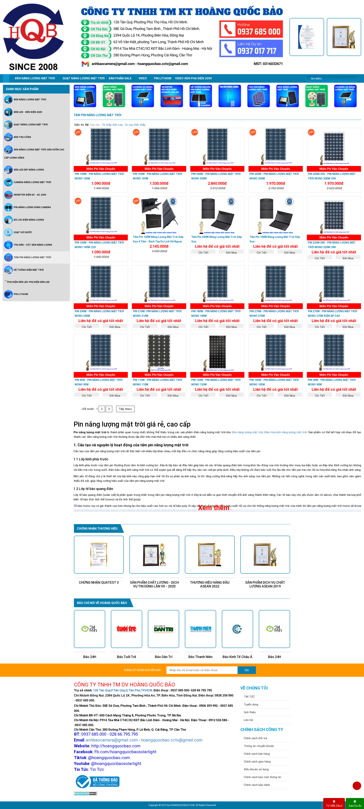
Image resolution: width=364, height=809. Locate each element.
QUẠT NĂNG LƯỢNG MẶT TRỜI (84, 78)
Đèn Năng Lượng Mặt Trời (30, 99)
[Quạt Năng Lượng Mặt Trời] (114, 96)
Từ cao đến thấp (134, 125)
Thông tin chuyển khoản (259, 746)
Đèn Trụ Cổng (22, 137)
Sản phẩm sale (120, 78)
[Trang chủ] (6, 78)
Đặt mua (231, 252)
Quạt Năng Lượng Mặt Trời (31, 124)
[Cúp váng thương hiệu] (344, 37)
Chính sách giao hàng (257, 761)
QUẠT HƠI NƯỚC (23, 232)
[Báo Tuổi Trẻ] (89, 628)
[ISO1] (306, 37)
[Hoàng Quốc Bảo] (39, 37)
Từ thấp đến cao (112, 125)
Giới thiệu (250, 712)
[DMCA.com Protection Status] (85, 793)
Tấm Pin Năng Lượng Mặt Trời (32, 257)
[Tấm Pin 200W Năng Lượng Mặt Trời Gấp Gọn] (217, 216)
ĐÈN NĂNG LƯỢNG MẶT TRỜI (35, 78)
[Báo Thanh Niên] (163, 628)
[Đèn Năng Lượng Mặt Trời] (85, 96)
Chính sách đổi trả (255, 738)
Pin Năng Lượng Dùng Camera (32, 207)
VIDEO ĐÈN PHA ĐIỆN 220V (193, 78)
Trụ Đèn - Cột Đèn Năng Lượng (33, 244)
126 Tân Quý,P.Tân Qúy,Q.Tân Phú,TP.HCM (122, 690)
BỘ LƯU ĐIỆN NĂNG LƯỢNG (29, 219)
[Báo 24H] (237, 628)
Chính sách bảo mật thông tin (262, 777)
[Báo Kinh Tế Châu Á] (200, 628)
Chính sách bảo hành (257, 785)
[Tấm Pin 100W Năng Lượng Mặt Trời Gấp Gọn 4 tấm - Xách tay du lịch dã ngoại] (159, 216)
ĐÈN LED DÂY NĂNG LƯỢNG (29, 169)
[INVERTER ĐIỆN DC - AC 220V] (171, 96)
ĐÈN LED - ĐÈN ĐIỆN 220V (28, 112)
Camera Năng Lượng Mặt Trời (32, 182)
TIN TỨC (249, 696)
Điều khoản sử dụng (256, 769)
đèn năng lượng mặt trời (247, 432)
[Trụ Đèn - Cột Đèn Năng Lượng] (229, 96)
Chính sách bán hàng (257, 754)
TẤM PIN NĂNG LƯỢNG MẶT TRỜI (97, 115)
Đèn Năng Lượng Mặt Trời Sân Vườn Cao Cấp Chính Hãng (34, 153)
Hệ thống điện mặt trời (29, 269)
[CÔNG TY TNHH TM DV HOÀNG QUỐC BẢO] (182, 37)
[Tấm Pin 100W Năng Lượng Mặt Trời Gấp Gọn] (276, 216)
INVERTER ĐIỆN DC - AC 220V (30, 194)
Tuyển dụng (251, 704)
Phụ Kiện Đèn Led (39, 282)
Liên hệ (248, 720)
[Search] (353, 78)
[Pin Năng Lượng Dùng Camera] (200, 96)
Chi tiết (203, 252)
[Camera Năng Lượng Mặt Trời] (142, 96)
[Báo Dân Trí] (126, 628)
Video (143, 78)
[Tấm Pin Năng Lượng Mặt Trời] (258, 96)
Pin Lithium (162, 78)
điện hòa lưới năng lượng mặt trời (285, 432)
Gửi (247, 670)
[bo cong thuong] (96, 782)
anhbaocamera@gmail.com (112, 740)
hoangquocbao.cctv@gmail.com (171, 740)
